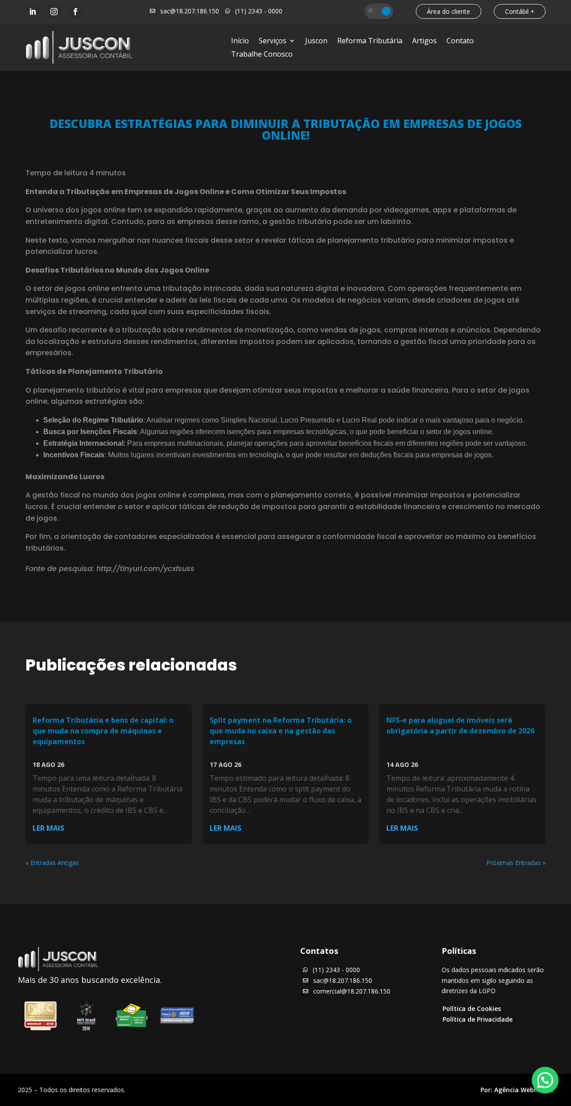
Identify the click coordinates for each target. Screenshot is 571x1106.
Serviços (272, 41)
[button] (545, 1080)
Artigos (424, 41)
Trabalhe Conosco (262, 55)
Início (240, 41)
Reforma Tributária (369, 41)
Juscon (316, 41)
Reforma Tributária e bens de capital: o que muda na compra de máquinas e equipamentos (103, 730)
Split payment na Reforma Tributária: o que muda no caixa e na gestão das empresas (281, 730)
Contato (460, 41)
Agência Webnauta (523, 1089)
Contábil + (519, 11)
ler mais (48, 828)
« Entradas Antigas (52, 862)
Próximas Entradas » (516, 862)
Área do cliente (448, 11)
